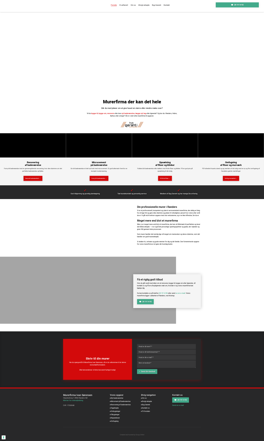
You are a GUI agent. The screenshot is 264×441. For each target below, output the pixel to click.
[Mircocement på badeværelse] (99, 145)
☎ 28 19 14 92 (145, 301)
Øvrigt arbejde (143, 5)
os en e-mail (180, 293)
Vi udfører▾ (123, 5)
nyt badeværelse (128, 113)
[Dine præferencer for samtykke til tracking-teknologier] (4, 437)
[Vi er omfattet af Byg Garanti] (132, 124)
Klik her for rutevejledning (73, 400)
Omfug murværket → (231, 178)
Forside (114, 5)
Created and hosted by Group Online (132, 435)
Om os (133, 5)
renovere (110, 113)
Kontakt (167, 5)
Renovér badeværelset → (33, 178)
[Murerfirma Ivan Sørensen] (33, 7)
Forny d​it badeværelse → (99, 178)
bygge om (102, 113)
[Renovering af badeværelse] (33, 145)
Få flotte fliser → (165, 178)
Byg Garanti (156, 5)
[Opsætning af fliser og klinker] (165, 145)
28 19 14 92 (163, 293)
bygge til (94, 113)
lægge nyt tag (140, 113)
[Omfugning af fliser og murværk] (231, 145)
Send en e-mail (178, 405)
